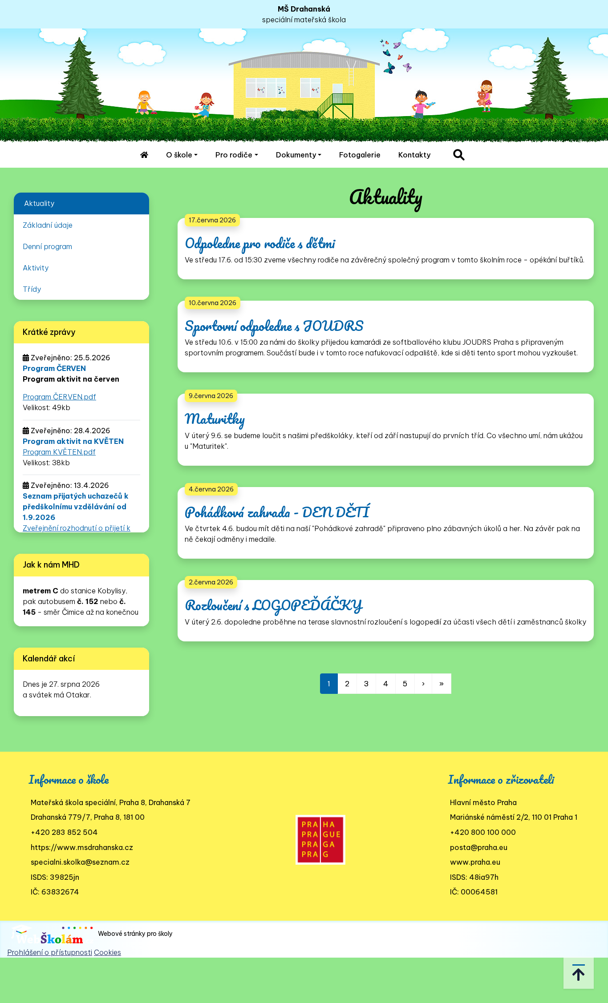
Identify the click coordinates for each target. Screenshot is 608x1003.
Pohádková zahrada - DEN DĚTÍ (277, 512)
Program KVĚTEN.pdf (59, 451)
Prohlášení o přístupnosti (49, 952)
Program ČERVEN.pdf (59, 396)
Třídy (32, 289)
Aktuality (39, 203)
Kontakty (414, 154)
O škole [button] (179, 154)
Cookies (107, 952)
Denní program (47, 246)
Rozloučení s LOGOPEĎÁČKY (273, 605)
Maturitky (215, 419)
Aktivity (36, 267)
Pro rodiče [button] (233, 154)
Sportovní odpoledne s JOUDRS (274, 326)
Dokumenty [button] (296, 154)
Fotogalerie (360, 154)
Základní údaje (48, 225)
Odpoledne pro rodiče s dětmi (260, 243)
